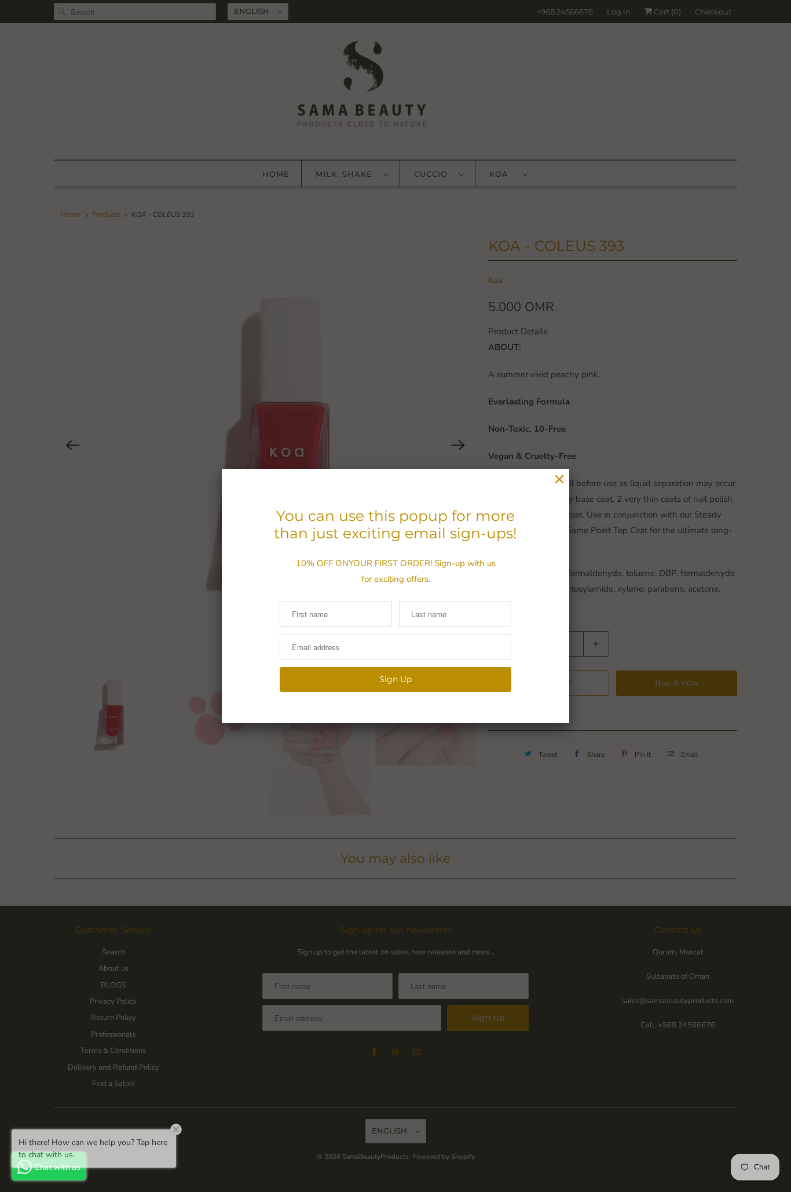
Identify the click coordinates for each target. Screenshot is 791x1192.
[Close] (559, 479)
